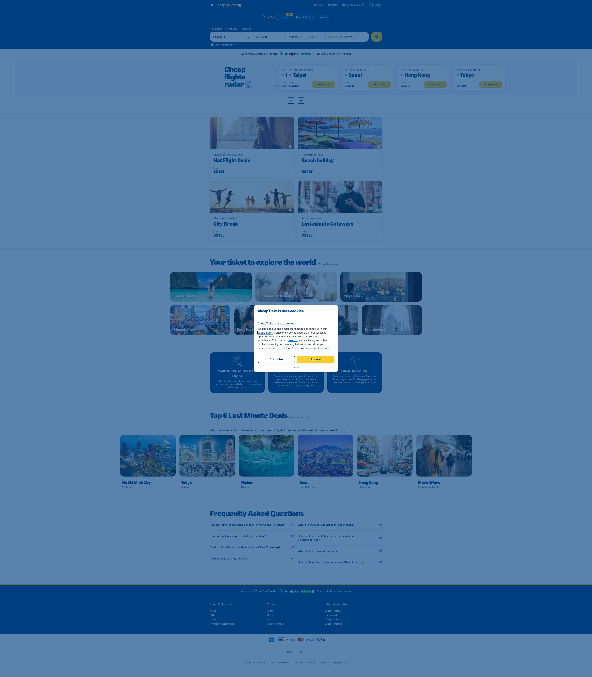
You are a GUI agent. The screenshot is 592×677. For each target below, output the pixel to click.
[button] (296, 367)
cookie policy (265, 332)
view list (293, 340)
